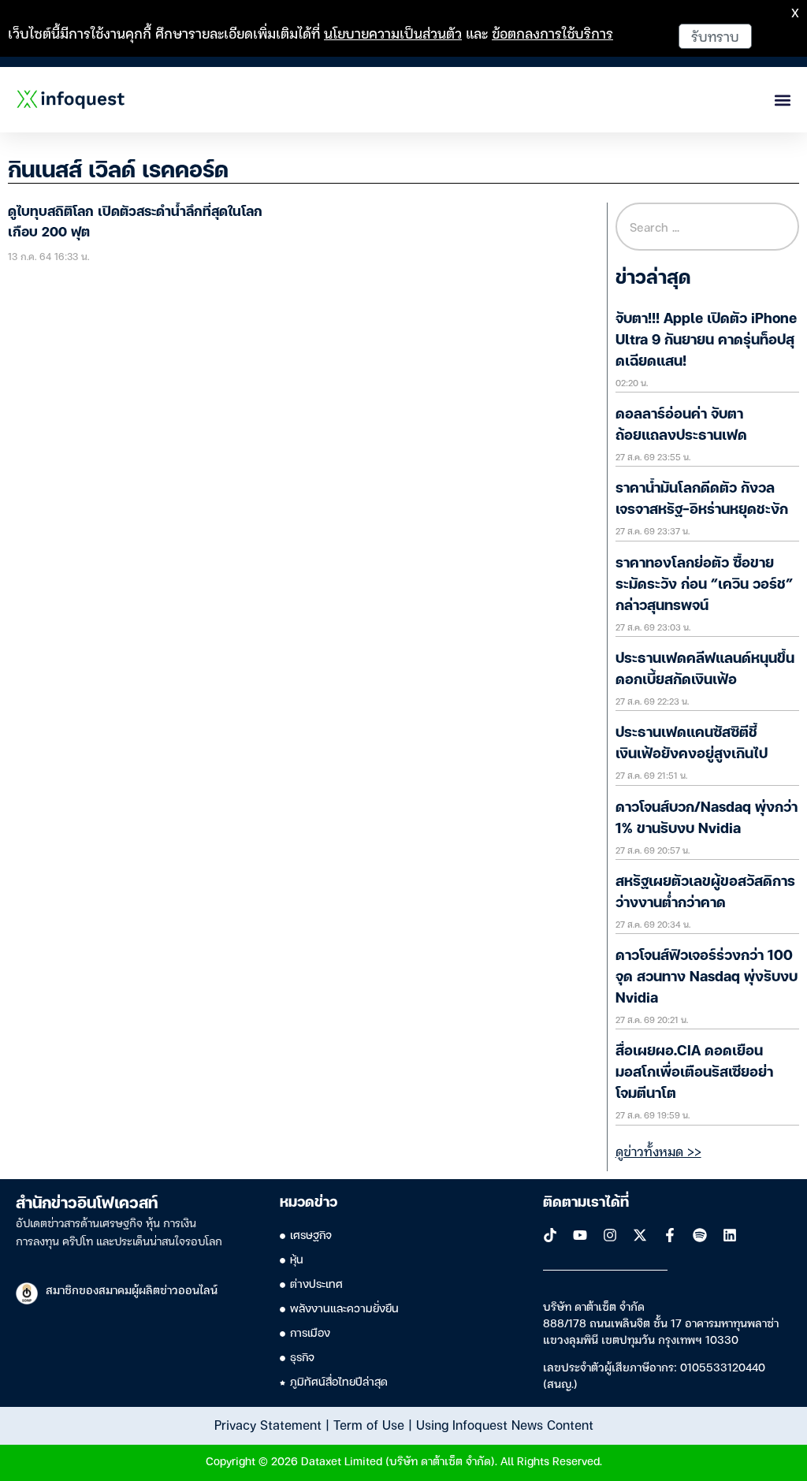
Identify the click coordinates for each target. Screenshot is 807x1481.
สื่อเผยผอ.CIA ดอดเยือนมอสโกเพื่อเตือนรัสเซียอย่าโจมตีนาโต (694, 1072)
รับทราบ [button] (715, 35)
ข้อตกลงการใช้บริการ (552, 32)
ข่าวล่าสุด (652, 279)
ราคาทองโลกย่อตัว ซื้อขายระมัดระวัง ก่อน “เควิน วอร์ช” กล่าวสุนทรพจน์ (704, 584)
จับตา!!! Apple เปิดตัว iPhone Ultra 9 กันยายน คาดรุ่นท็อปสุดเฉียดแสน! (706, 340)
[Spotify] (700, 1235)
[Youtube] (580, 1235)
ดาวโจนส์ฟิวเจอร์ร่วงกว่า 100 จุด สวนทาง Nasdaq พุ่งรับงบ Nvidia (706, 977)
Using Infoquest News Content (504, 1424)
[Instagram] (610, 1235)
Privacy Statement (268, 1424)
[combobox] (707, 227)
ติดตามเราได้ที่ (586, 1202)
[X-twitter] (640, 1235)
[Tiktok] (550, 1235)
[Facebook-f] (670, 1235)
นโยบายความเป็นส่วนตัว (393, 32)
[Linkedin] (730, 1235)
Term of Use (368, 1424)
